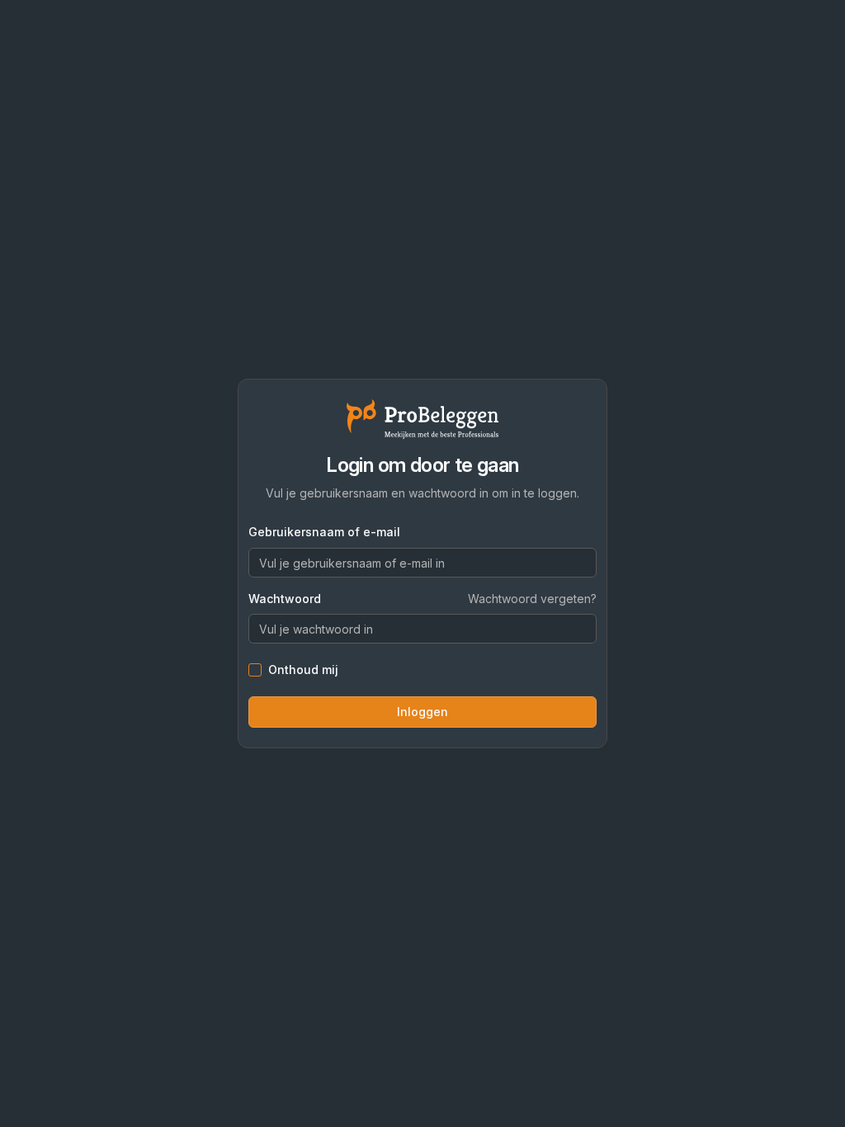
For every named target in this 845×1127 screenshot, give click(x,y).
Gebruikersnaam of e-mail (324, 532)
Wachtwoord (284, 599)
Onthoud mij (303, 670)
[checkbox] (255, 670)
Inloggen (422, 712)
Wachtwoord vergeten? (532, 599)
